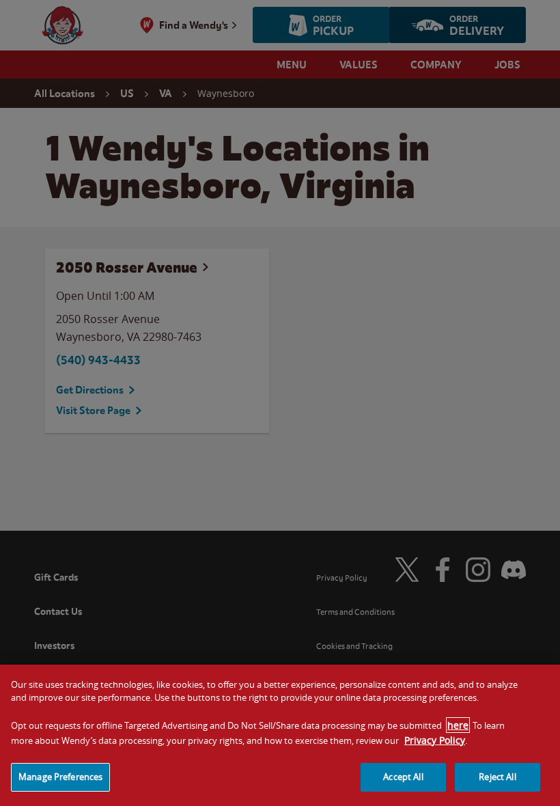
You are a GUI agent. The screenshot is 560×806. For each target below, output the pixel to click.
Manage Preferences (60, 776)
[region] (280, 735)
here (457, 725)
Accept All (403, 776)
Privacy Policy (434, 740)
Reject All (497, 776)
